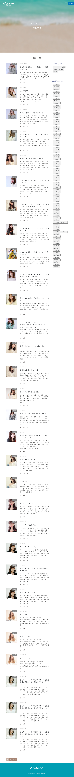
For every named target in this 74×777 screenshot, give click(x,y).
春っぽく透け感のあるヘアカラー (31, 158)
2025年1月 (56, 129)
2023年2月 (56, 183)
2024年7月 (56, 143)
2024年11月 (56, 134)
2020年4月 (56, 246)
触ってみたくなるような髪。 (30, 392)
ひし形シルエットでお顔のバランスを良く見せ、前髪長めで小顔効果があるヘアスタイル (34, 734)
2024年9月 (56, 138)
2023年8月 (56, 168)
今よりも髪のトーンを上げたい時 (31, 113)
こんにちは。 (24, 481)
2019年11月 (56, 257)
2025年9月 (56, 110)
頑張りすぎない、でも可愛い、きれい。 (34, 414)
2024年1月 (56, 157)
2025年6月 (56, 117)
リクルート (56, 67)
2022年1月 (56, 213)
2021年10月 (56, 218)
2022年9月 (56, 194)
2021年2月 (64, 232)
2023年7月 (56, 171)
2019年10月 (57, 260)
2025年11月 (56, 105)
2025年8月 (56, 112)
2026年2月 (56, 98)
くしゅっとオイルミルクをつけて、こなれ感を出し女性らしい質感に (34, 275)
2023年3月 (56, 180)
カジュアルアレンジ (27, 503)
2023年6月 (56, 173)
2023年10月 (57, 164)
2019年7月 (56, 267)
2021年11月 (56, 215)
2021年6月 (56, 225)
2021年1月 (56, 234)
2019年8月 (56, 264)
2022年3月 (56, 208)
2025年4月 (56, 122)
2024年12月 (57, 131)
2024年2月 (56, 155)
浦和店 (61, 69)
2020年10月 (57, 239)
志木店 (55, 69)
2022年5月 (56, 204)
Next (14, 759)
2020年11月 (56, 236)
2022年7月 (56, 199)
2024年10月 (57, 136)
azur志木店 (24, 91)
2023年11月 (56, 162)
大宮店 (63, 67)
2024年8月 (56, 140)
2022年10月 (57, 192)
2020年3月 (56, 248)
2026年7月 (56, 87)
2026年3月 (56, 96)
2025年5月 (56, 119)
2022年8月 (56, 197)
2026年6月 (56, 89)
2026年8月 (56, 84)
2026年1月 (56, 101)
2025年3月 (56, 124)
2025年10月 (57, 108)
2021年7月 (64, 222)
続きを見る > (24, 83)
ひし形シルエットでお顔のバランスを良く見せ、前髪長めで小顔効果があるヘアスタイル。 (34, 682)
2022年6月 (56, 201)
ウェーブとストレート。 (28, 547)
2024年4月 (56, 150)
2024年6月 (56, 145)
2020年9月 (56, 241)
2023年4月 (56, 178)
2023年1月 (56, 185)
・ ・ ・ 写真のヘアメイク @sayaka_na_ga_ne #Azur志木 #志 (32, 323)
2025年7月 (56, 115)
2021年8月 (56, 222)
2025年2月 (56, 126)
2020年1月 (56, 253)
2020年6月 (56, 243)
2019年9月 (56, 262)
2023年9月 (56, 166)
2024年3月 (56, 152)
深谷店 (55, 72)
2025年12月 (57, 103)
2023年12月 (57, 159)
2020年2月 (56, 250)
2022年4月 (56, 206)
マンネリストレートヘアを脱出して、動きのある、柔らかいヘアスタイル (34, 205)
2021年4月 (56, 229)
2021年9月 (56, 220)
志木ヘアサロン (25, 636)
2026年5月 (56, 91)
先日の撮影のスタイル (27, 459)
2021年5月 (56, 227)
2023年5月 (56, 176)
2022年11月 (56, 190)
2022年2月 (56, 211)
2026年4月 (56, 94)
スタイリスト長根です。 (28, 525)
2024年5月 (56, 147)
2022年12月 (57, 187)
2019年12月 (56, 255)
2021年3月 (56, 232)
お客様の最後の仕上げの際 (29, 370)
